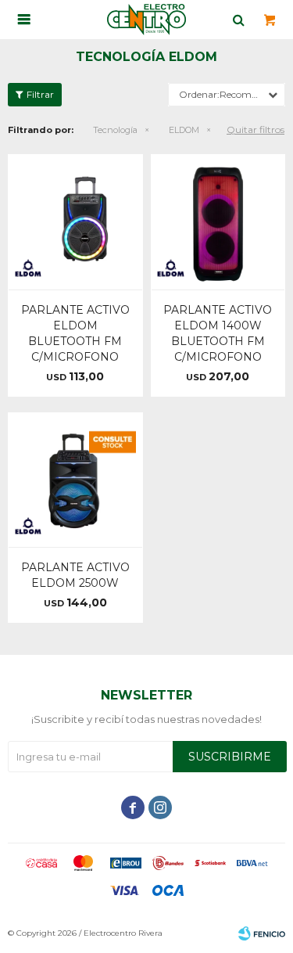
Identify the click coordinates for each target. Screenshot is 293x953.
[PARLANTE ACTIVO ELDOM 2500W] (75, 480)
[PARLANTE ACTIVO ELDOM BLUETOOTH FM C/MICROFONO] (75, 221)
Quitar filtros (255, 129)
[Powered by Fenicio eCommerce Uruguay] (261, 933)
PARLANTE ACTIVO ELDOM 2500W (75, 575)
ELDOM (184, 129)
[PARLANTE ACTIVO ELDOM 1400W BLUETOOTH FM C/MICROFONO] (218, 221)
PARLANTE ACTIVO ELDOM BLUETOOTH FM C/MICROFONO (75, 333)
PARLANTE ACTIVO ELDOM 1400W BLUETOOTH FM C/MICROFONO (217, 333)
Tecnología (115, 129)
